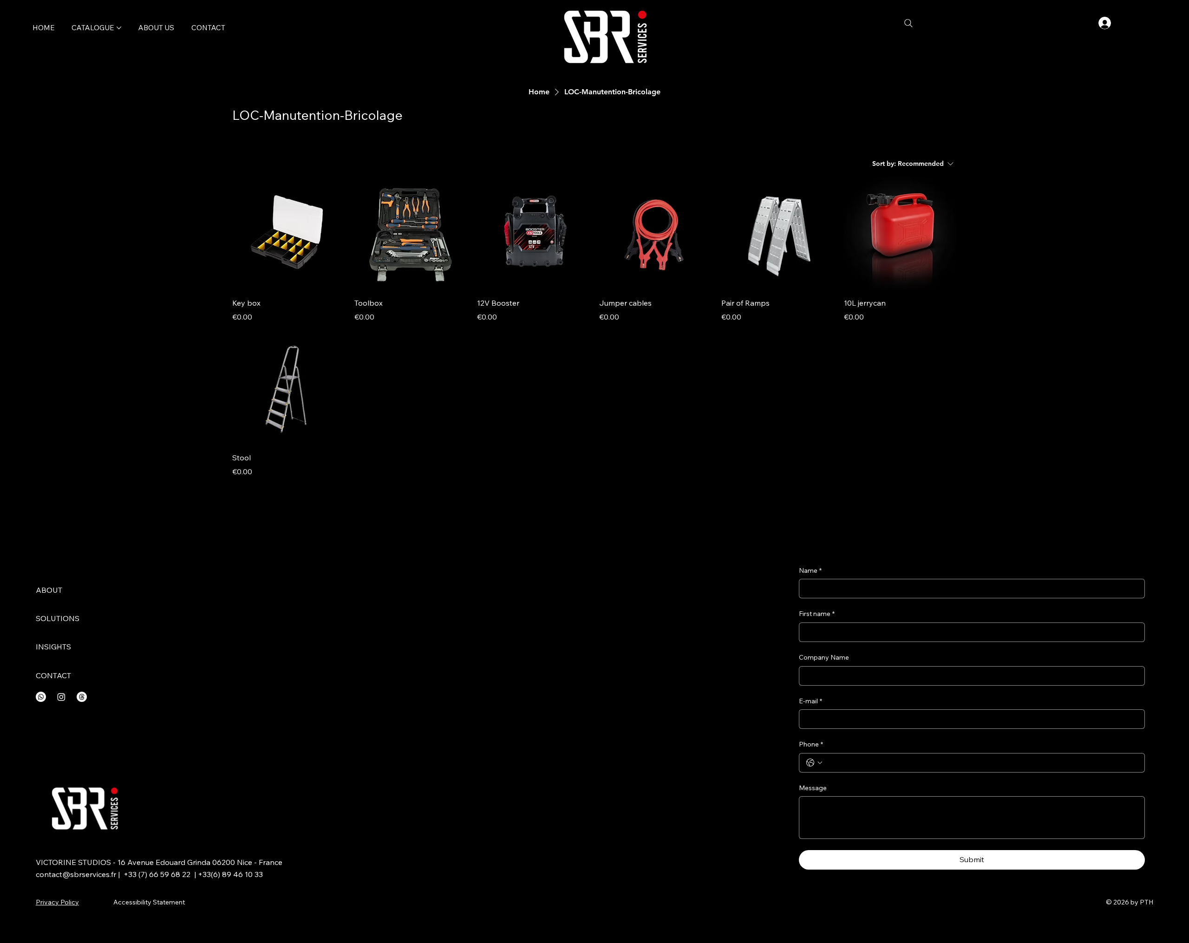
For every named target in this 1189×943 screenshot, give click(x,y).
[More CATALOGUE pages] (119, 28)
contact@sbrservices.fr (76, 874)
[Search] (908, 23)
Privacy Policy (57, 902)
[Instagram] (61, 697)
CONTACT (53, 675)
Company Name (824, 657)
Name (810, 570)
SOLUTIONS (57, 618)
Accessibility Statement (149, 902)
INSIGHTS (53, 646)
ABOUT (49, 590)
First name (817, 613)
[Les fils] (82, 697)
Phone (811, 744)
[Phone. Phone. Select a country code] (814, 762)
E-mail (810, 701)
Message (813, 788)
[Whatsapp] (41, 697)
